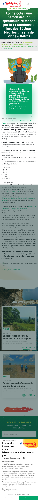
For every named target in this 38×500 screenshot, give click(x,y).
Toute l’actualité (15, 409)
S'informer (10, 42)
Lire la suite (26, 348)
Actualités (18, 42)
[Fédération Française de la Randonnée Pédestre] (12, 4)
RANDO (6, 329)
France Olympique (13, 191)
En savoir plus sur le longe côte (11, 270)
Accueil (4, 42)
